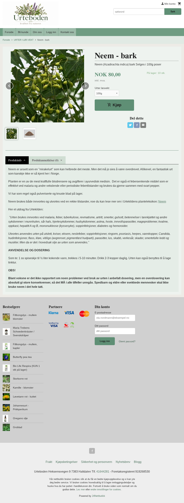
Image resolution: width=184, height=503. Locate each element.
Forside (9, 32)
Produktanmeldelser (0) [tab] (45, 160)
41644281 (102, 471)
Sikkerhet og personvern (96, 461)
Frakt (49, 461)
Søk (173, 11)
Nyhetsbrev (123, 461)
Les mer (81, 489)
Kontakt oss (67, 32)
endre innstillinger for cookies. (106, 489)
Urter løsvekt (102, 88)
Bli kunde (23, 32)
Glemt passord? (127, 341)
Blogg (137, 461)
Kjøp (117, 105)
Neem (162, 201)
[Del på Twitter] (130, 125)
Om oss (37, 32)
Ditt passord (101, 325)
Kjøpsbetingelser (66, 461)
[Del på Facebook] (137, 125)
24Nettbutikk (98, 496)
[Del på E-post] (143, 125)
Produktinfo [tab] (15, 160)
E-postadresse (103, 312)
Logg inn (51, 32)
